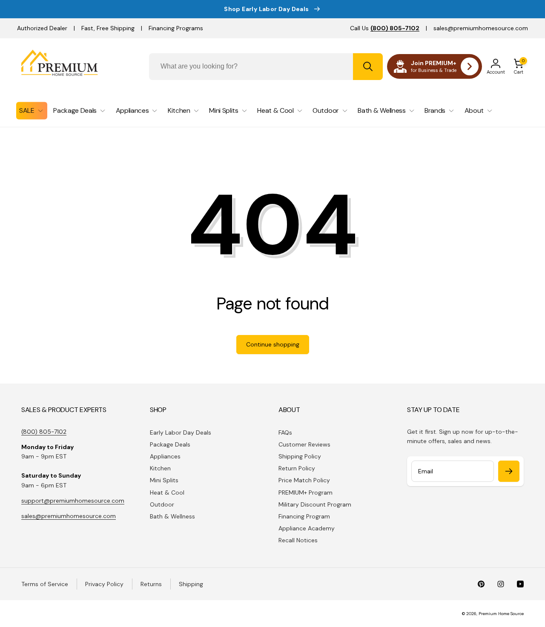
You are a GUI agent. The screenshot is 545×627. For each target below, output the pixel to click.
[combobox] (266, 66)
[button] (518, 66)
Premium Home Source (501, 613)
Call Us (384, 28)
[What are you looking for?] (368, 66)
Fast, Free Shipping (108, 28)
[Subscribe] (508, 471)
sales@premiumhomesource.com (480, 28)
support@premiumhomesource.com (72, 500)
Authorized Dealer (42, 28)
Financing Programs (176, 28)
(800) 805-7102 (43, 431)
